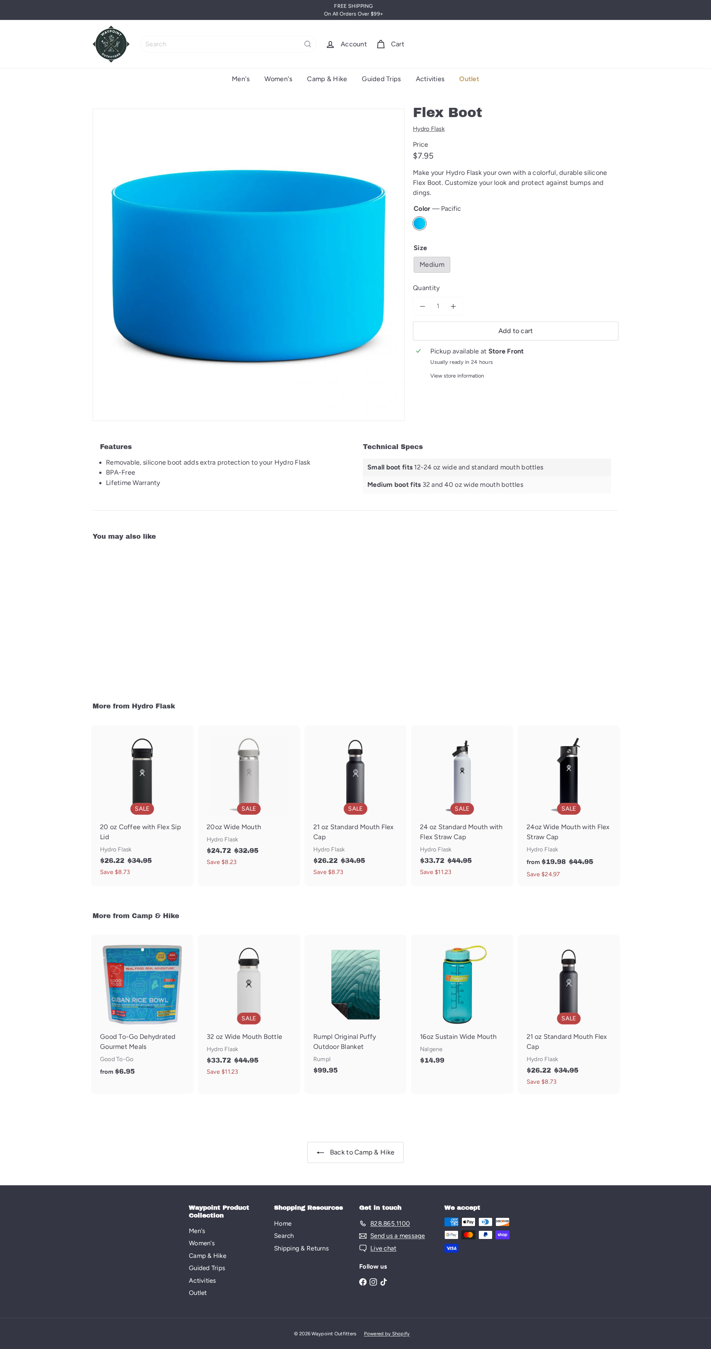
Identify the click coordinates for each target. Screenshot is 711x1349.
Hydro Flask (153, 706)
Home (282, 1223)
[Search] (308, 44)
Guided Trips (381, 79)
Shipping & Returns (301, 1248)
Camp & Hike (327, 79)
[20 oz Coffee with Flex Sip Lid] (142, 804)
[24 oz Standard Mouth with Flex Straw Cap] (462, 804)
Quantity (426, 288)
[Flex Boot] (133, 616)
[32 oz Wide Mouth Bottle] (248, 1009)
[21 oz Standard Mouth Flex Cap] (355, 804)
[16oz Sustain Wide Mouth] (462, 1003)
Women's (278, 79)
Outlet (469, 79)
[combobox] (229, 44)
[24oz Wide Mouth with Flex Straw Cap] (568, 805)
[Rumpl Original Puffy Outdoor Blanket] (355, 1008)
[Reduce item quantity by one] (422, 306)
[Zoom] (248, 265)
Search (284, 1235)
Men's (241, 79)
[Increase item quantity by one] (453, 306)
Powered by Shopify (387, 1333)
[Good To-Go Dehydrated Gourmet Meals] (142, 1009)
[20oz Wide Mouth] (248, 799)
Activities (430, 79)
